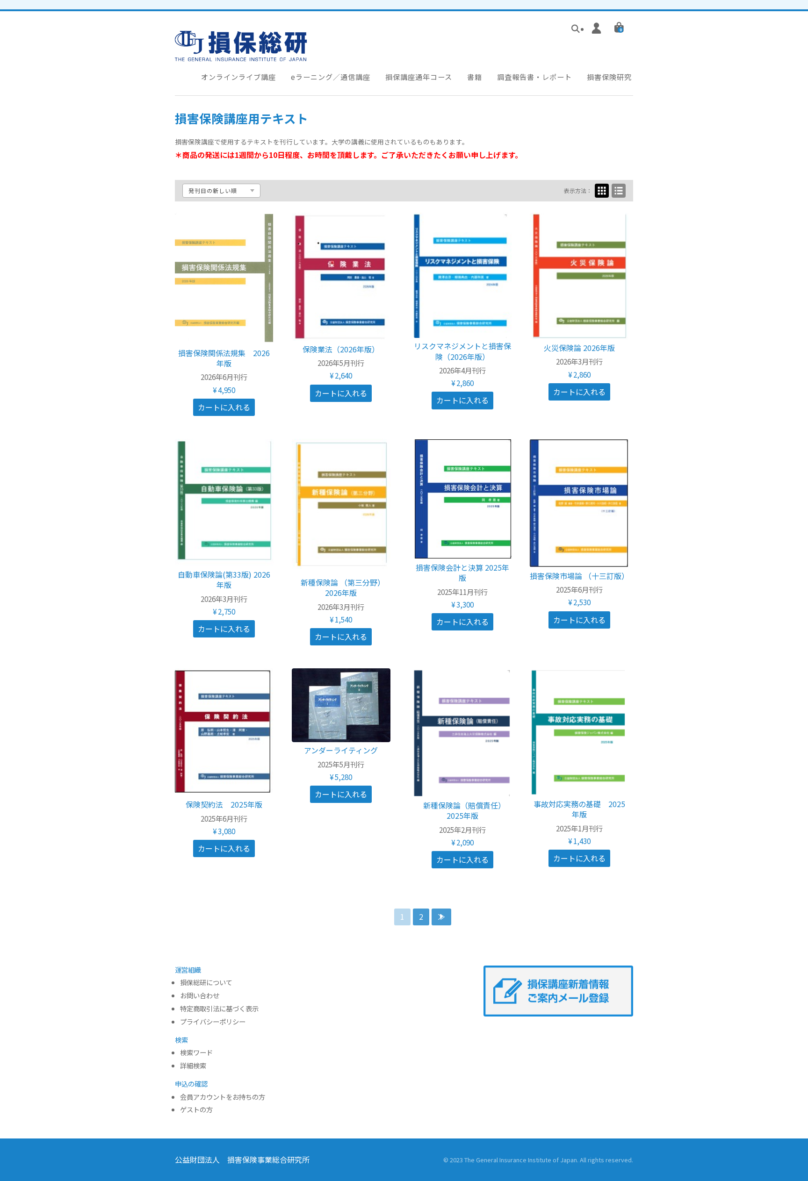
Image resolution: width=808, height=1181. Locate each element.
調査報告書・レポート (534, 77)
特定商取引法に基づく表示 (219, 1008)
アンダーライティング (341, 750)
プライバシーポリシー (212, 1021)
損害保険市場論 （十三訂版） (579, 575)
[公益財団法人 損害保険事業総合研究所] (241, 54)
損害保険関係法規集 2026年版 (224, 358)
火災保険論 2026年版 (579, 347)
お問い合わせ (199, 995)
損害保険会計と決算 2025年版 (462, 572)
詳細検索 (193, 1065)
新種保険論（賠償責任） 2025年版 (466, 810)
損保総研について (206, 982)
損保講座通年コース (418, 77)
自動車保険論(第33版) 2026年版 (224, 579)
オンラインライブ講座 (238, 77)
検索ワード (196, 1052)
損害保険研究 (609, 77)
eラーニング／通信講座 (330, 77)
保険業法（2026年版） (341, 349)
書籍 (474, 77)
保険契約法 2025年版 (224, 804)
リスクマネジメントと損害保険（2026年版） (462, 351)
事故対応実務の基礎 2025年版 (579, 809)
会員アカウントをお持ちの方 (222, 1097)
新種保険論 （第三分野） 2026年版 (345, 587)
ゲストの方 (196, 1109)
